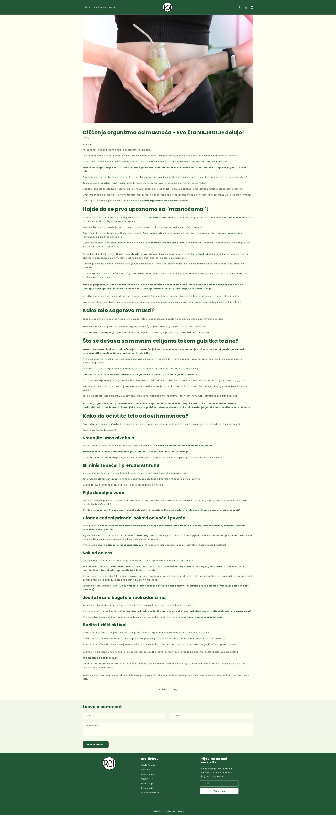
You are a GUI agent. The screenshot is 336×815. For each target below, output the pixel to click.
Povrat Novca (148, 774)
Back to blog (170, 689)
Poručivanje (147, 783)
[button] (240, 7)
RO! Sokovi (163, 811)
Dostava (145, 769)
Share (89, 144)
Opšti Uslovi (147, 779)
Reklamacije (147, 788)
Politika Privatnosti (150, 792)
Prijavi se (219, 791)
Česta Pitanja (148, 765)
